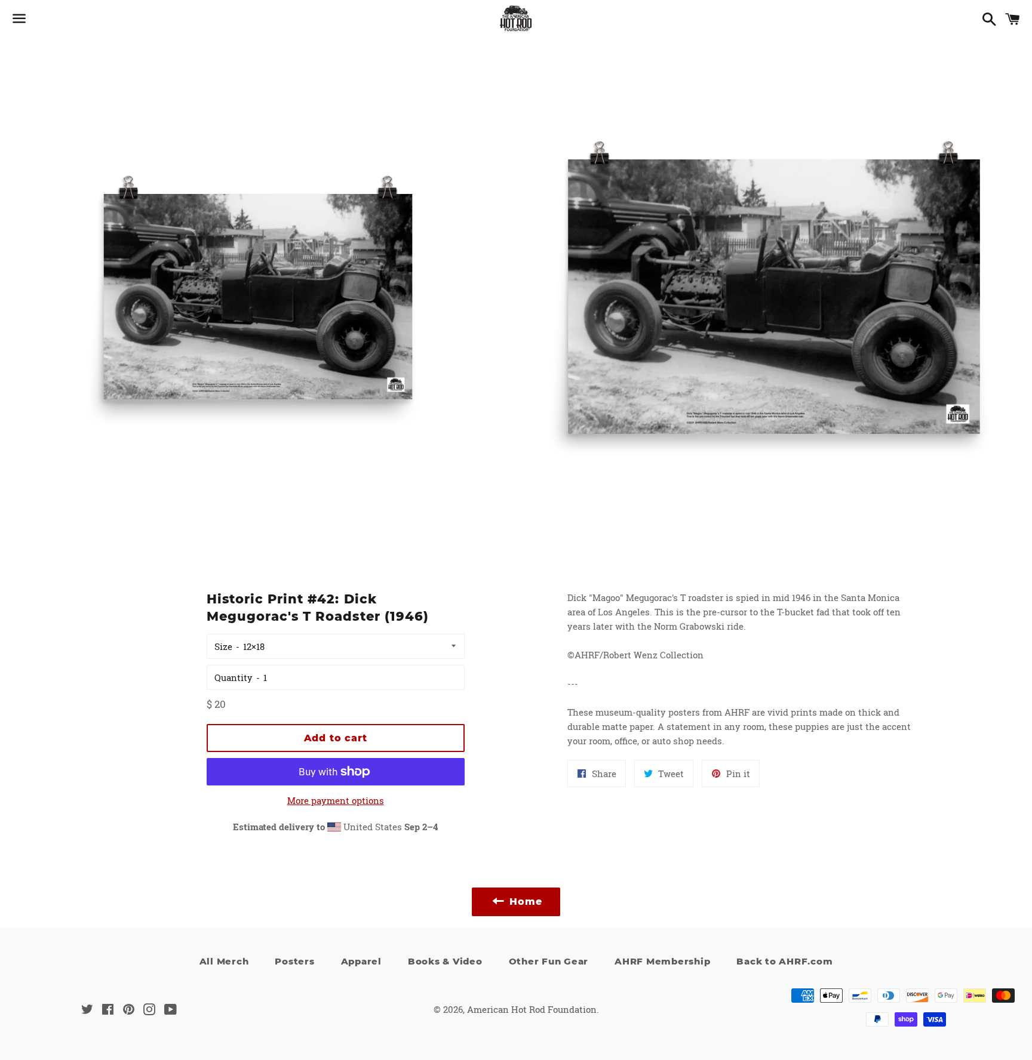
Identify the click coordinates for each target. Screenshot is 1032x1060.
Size (223, 646)
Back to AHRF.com (784, 961)
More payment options (335, 800)
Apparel (361, 961)
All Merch (224, 961)
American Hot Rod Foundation (532, 1009)
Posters (294, 961)
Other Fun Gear (549, 961)
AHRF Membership (662, 961)
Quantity (233, 677)
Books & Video (445, 961)
